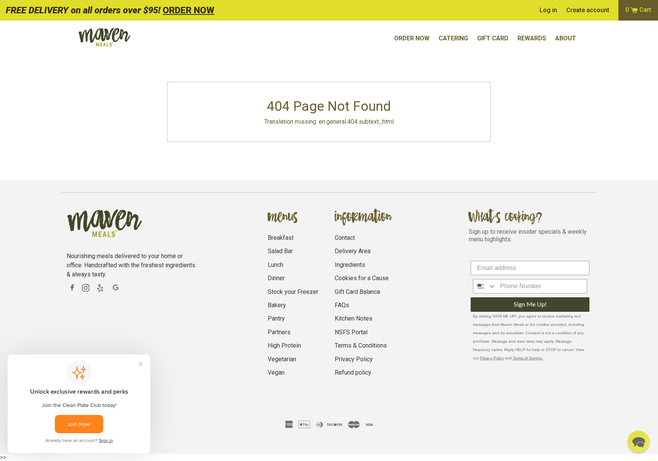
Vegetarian (282, 359)
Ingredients (350, 264)
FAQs (342, 305)
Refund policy (353, 372)
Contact (345, 237)
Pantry (276, 318)
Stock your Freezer (293, 291)
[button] (639, 442)
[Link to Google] (116, 288)
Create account (587, 10)
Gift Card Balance (357, 291)
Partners (279, 332)
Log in (548, 10)
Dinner (276, 278)
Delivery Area (353, 251)
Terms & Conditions (361, 345)
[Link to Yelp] (101, 288)
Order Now (412, 38)
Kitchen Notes (353, 318)
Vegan (276, 372)
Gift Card (492, 38)
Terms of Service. (527, 358)
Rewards (531, 38)
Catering (453, 38)
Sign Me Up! (530, 304)
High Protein (284, 345)
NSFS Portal (351, 332)
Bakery (277, 305)
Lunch (275, 264)
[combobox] (484, 286)
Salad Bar (280, 251)
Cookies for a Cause (362, 278)
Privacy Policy (354, 359)
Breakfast (281, 237)
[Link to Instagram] (85, 287)
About (565, 38)
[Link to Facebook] (72, 287)
